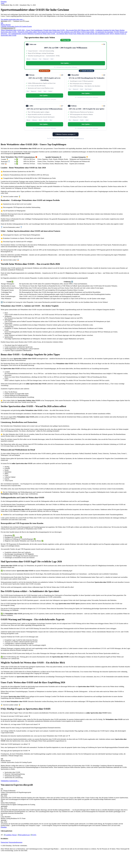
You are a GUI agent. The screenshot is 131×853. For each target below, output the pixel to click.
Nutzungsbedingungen (15, 842)
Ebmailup (4, 1)
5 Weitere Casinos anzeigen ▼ (65, 134)
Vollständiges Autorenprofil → (10, 781)
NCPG (33, 835)
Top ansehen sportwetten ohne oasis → (12, 19)
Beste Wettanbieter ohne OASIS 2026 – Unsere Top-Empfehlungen (22, 30)
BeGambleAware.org (79, 138)
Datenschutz (4, 842)
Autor (2, 3)
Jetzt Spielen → (66, 63)
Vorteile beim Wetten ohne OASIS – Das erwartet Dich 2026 (62, 30)
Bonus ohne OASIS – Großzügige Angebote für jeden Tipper (100, 30)
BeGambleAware (23, 835)
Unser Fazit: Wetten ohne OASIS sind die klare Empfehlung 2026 (88, 33)
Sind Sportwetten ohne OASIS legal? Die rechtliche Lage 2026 (56, 32)
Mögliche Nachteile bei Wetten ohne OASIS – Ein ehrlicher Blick (47, 33)
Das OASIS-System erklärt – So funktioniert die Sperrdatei (95, 32)
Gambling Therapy (10, 835)
